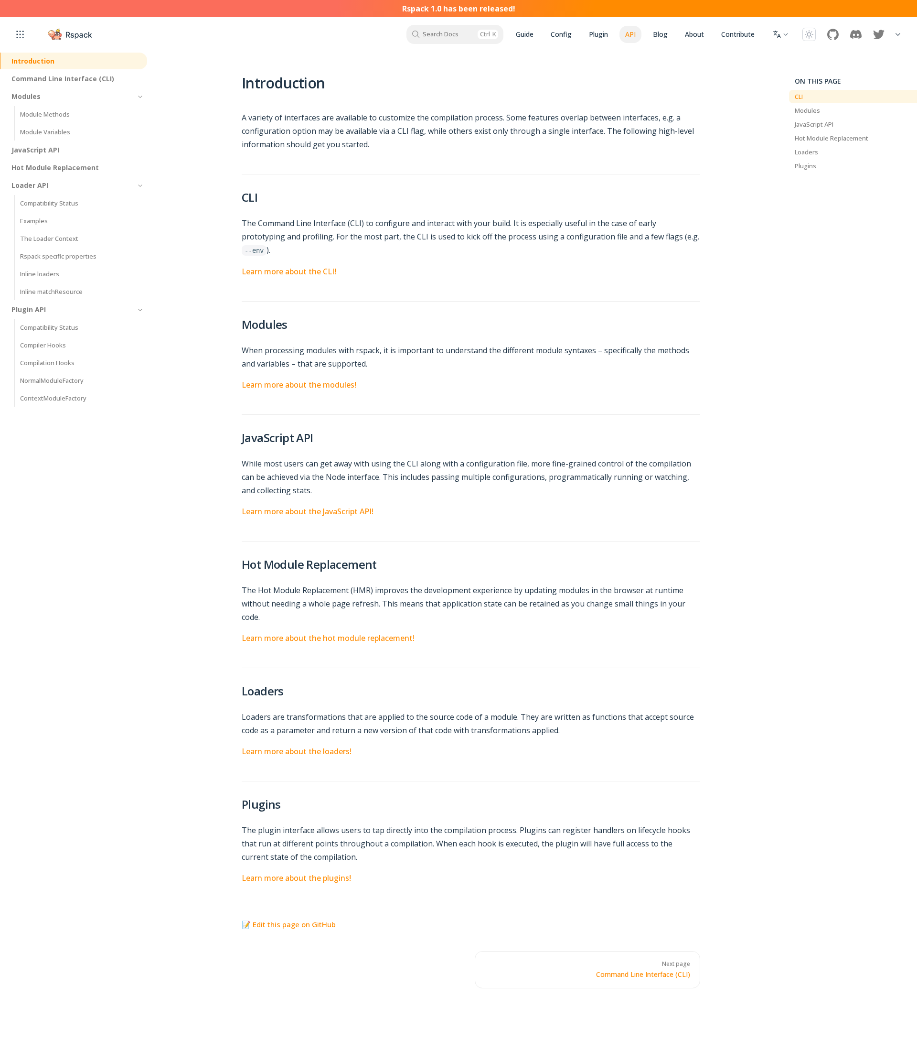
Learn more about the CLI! (289, 271)
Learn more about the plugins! (296, 878)
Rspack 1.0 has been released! (458, 8)
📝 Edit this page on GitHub (289, 924)
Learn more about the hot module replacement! (328, 638)
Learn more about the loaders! (297, 751)
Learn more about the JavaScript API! (307, 511)
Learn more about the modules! (299, 384)
